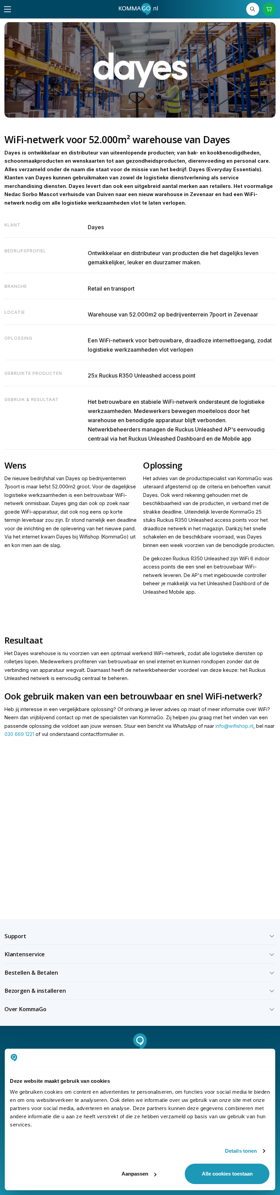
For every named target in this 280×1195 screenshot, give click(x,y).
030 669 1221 (19, 734)
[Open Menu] (7, 9)
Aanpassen (135, 1174)
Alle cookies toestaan (227, 1174)
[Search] (253, 9)
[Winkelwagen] (269, 9)
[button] (140, 936)
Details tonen (241, 1151)
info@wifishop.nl (234, 726)
